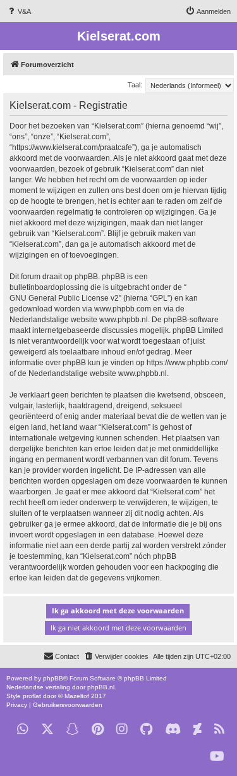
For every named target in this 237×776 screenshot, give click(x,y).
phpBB (53, 678)
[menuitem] (18, 11)
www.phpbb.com (122, 308)
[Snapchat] (72, 729)
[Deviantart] (197, 729)
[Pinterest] (97, 729)
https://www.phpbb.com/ (187, 362)
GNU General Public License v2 (64, 298)
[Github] (146, 729)
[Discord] (173, 729)
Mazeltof (76, 695)
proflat (32, 695)
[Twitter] (47, 729)
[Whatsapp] (23, 729)
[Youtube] (217, 756)
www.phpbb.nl (123, 319)
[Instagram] (122, 729)
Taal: (135, 85)
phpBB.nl (100, 687)
